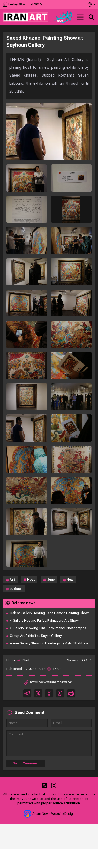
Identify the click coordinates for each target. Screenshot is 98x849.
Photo (27, 660)
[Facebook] (49, 693)
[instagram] (53, 785)
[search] (91, 17)
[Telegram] (27, 693)
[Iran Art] (25, 17)
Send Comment (26, 763)
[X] (38, 693)
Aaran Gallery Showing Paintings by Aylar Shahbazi (49, 643)
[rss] (44, 785)
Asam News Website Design (53, 814)
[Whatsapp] (60, 693)
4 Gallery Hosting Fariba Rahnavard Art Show (44, 621)
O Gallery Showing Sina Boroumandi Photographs (48, 628)
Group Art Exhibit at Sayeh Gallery (36, 636)
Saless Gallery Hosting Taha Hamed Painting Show (49, 613)
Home (11, 660)
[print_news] (71, 693)
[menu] (80, 17)
